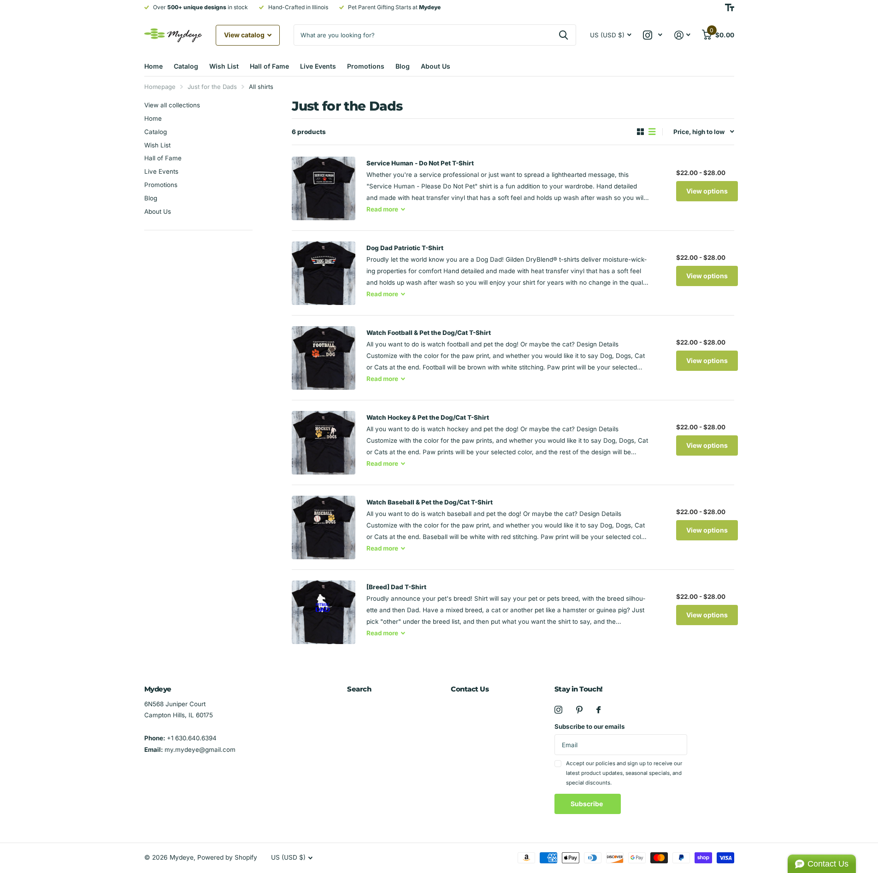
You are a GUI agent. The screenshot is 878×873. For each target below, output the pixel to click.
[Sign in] (682, 35)
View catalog (245, 35)
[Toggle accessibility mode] (729, 7)
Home (153, 66)
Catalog (186, 66)
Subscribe (587, 804)
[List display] (651, 132)
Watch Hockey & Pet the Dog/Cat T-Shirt (427, 417)
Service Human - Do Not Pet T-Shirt (420, 163)
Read (382, 209)
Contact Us (470, 689)
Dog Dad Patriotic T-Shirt (404, 248)
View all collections (172, 105)
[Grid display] (640, 132)
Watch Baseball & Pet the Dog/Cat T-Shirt (429, 502)
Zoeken (563, 35)
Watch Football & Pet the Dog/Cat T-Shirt (428, 332)
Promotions (365, 66)
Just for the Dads (212, 86)
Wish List (224, 66)
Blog (402, 66)
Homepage (160, 86)
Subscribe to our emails (589, 726)
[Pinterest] (579, 710)
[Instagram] (558, 710)
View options (707, 191)
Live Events (318, 66)
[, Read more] (653, 35)
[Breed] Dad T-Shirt (396, 587)
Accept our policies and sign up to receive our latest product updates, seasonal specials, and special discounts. (624, 773)
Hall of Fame (269, 66)
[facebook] (598, 709)
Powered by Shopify (227, 857)
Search (359, 689)
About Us (435, 66)
